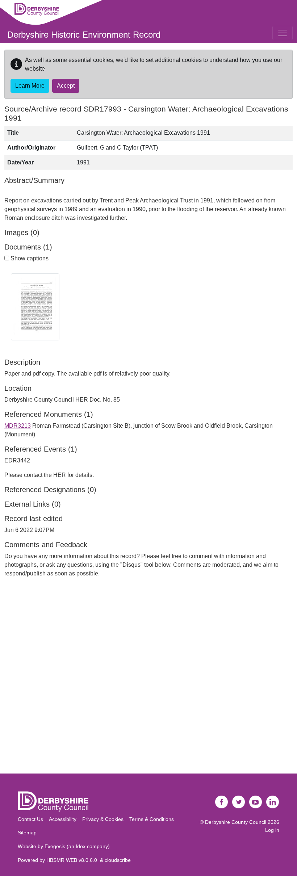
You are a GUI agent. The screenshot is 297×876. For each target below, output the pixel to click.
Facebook (221, 802)
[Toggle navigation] (282, 33)
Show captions (29, 258)
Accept (66, 86)
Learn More (30, 86)
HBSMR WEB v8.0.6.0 (73, 860)
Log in (272, 830)
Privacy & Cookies (103, 819)
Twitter (238, 802)
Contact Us (30, 819)
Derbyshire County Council (235, 822)
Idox (80, 846)
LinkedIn (272, 802)
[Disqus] (148, 680)
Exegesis (55, 846)
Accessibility (62, 819)
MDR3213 (17, 426)
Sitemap (27, 832)
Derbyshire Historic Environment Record (83, 34)
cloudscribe (118, 860)
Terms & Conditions (151, 819)
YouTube (255, 802)
